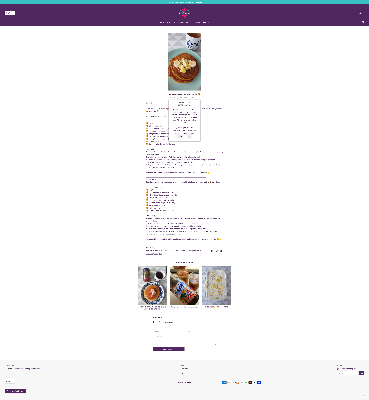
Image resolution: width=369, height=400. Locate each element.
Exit (189, 136)
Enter (180, 136)
